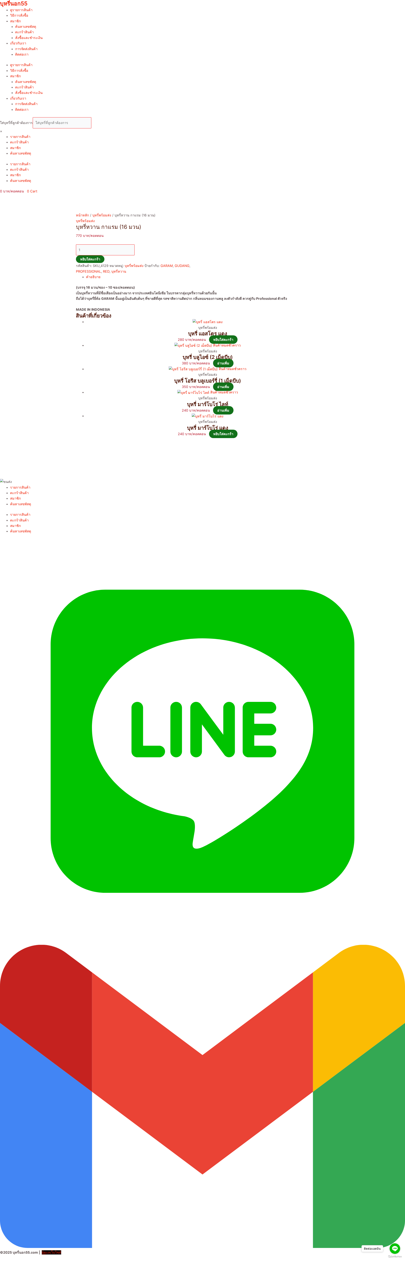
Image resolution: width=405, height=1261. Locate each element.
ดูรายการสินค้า (21, 10)
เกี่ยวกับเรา (18, 43)
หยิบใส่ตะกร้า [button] (223, 339)
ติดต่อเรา (21, 54)
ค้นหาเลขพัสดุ (25, 26)
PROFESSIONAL (88, 271)
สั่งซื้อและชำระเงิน (29, 38)
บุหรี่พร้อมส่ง (101, 215)
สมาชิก (15, 21)
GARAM (167, 266)
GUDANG (182, 266)
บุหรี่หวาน (118, 271)
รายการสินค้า (20, 137)
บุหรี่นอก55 (13, 3)
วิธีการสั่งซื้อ (19, 15)
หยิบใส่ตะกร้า (90, 259)
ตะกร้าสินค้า (24, 32)
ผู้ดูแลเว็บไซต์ (51, 1252)
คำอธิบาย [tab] (93, 277)
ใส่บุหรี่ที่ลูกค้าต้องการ (16, 123)
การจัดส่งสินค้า (26, 49)
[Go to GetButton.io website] (395, 1256)
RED (106, 271)
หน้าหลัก (82, 215)
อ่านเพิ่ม (223, 363)
